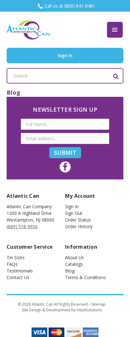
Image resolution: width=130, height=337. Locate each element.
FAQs (12, 264)
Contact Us (18, 277)
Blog (69, 271)
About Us (74, 257)
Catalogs (74, 264)
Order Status (78, 220)
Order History (78, 226)
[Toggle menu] (115, 30)
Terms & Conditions (85, 277)
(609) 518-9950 (22, 226)
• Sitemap (97, 304)
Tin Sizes (16, 257)
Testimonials (20, 271)
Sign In (72, 206)
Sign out (73, 213)
